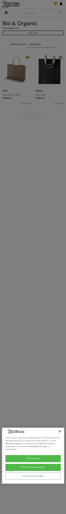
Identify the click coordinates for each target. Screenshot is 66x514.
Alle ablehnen (33, 458)
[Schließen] (59, 431)
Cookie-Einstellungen (33, 476)
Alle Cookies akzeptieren (33, 467)
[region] (33, 455)
